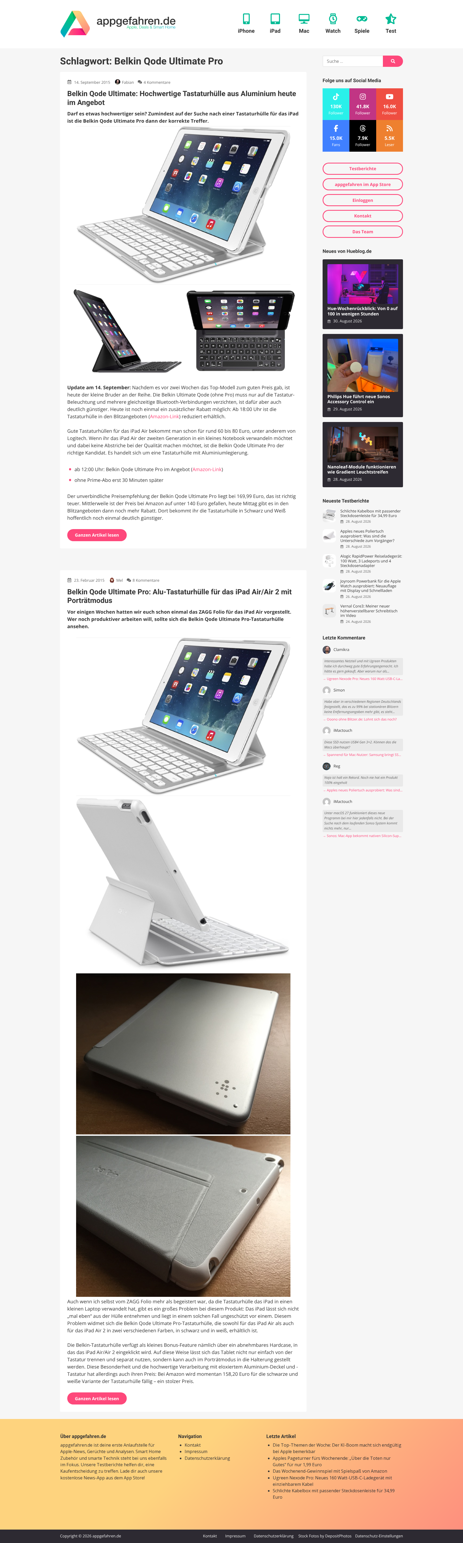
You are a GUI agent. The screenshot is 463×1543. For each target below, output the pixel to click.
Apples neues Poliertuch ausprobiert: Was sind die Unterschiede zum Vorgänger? (367, 536)
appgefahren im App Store (363, 184)
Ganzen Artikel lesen (97, 535)
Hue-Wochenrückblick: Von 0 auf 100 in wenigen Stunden (362, 311)
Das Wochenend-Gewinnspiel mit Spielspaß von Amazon (330, 1471)
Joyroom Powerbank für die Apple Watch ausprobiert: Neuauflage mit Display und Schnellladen (370, 586)
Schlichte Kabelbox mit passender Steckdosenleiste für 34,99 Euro (370, 513)
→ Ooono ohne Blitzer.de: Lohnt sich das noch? (360, 719)
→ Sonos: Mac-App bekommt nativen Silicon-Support (363, 836)
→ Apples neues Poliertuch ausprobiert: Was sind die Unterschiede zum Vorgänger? (363, 790)
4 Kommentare (157, 82)
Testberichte (362, 169)
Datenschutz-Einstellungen (379, 1536)
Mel (119, 580)
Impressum (196, 1451)
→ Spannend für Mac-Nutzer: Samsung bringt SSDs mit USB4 (363, 754)
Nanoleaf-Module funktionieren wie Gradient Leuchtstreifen (361, 469)
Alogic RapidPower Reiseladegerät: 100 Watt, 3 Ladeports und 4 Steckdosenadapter (371, 561)
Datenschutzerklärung (207, 1458)
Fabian (128, 82)
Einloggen (362, 200)
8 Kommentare (146, 580)
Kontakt (363, 216)
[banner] (118, 24)
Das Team (362, 232)
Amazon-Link (164, 416)
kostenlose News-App (82, 1478)
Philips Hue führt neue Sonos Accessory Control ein (358, 399)
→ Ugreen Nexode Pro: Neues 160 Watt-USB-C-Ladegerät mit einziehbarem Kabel (363, 678)
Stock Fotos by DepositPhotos (324, 1536)
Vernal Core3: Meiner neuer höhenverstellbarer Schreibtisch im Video (368, 611)
